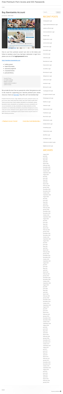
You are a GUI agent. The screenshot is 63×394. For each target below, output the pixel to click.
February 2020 (46, 296)
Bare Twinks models (30, 100)
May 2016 (45, 375)
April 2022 (45, 248)
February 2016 (46, 380)
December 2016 (46, 362)
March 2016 (45, 378)
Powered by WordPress (55, 391)
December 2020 (46, 277)
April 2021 (45, 270)
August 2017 (46, 347)
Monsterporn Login (47, 72)
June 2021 (45, 266)
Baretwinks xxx (14, 104)
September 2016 (47, 367)
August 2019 (46, 307)
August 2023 (46, 218)
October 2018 (46, 321)
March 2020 (45, 294)
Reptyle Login (46, 35)
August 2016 (46, 369)
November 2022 (46, 235)
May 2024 (45, 202)
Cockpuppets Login (47, 21)
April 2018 (45, 332)
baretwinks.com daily (21, 106)
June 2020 (45, 288)
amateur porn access (23, 98)
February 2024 (46, 207)
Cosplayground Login (48, 90)
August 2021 (46, 263)
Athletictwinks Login (47, 120)
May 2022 (45, 246)
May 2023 (45, 224)
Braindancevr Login (47, 61)
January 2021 (46, 275)
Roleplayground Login (48, 98)
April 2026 (45, 161)
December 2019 (46, 299)
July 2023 (45, 220)
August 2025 (46, 174)
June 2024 (45, 200)
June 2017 (45, 351)
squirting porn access (16, 111)
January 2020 (46, 297)
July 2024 (45, 198)
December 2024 (46, 189)
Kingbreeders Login (47, 39)
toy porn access (32, 111)
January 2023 (46, 231)
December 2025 (46, 167)
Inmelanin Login (46, 83)
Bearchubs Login (47, 116)
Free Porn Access (10, 98)
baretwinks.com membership (8, 107)
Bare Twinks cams (21, 100)
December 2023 (46, 211)
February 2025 (46, 185)
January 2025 (46, 187)
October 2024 (46, 193)
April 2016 (45, 377)
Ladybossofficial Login (48, 28)
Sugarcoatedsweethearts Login (50, 24)
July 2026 (45, 156)
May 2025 (45, 180)
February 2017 (46, 358)
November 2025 (46, 169)
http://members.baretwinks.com (11, 60)
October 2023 (46, 215)
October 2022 (46, 237)
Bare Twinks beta (12, 100)
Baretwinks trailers (6, 104)
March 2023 (45, 228)
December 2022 (46, 233)
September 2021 (47, 261)
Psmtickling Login (47, 127)
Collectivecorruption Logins (49, 142)
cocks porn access (6, 109)
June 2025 (45, 178)
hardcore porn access (33, 109)
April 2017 (45, 354)
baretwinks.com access (24, 104)
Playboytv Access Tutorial (9, 121)
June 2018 (45, 329)
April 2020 (45, 292)
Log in (3, 389)
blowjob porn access (33, 107)
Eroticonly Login (46, 54)
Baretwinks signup (32, 102)
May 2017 (45, 353)
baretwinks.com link (31, 106)
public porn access (6, 111)
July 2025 (45, 176)
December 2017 (46, 340)
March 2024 (45, 206)
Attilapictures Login (47, 76)
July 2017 (45, 349)
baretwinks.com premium (22, 107)
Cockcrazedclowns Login (48, 32)
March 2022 (45, 250)
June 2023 (45, 222)
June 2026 (45, 158)
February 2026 (46, 165)
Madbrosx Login (47, 101)
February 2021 (46, 274)
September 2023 (47, 217)
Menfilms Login (46, 135)
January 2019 (46, 316)
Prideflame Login (47, 112)
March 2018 (45, 334)
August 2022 (46, 240)
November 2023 (46, 213)
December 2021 (46, 255)
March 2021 (45, 272)
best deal (16, 95)
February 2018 (46, 336)
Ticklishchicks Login (47, 131)
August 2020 (46, 285)
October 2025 (46, 171)
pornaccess (4, 15)
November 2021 (46, 257)
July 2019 (45, 308)
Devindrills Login (47, 50)
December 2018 (46, 318)
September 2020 (47, 283)
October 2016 (46, 365)
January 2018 (46, 338)
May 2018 (45, 331)
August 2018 (46, 325)
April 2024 (45, 204)
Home (3, 7)
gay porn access (23, 109)
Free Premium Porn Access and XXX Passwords (23, 1)
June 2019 (45, 310)
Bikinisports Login (47, 87)
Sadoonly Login (46, 57)
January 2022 (46, 253)
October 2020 (46, 281)
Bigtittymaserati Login (48, 146)
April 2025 (45, 182)
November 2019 (46, 301)
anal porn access (32, 98)
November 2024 (46, 191)
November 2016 (46, 364)
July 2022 (45, 242)
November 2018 (46, 320)
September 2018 (47, 323)
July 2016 (45, 371)
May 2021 (45, 268)
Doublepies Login (47, 138)
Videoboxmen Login (47, 109)
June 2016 (45, 373)
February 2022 (46, 251)
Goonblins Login (47, 68)
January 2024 (46, 209)
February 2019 (46, 314)
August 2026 (46, 154)
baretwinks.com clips (11, 106)
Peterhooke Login (47, 46)
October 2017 (46, 343)
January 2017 (46, 360)
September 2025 (47, 172)
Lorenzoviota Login (47, 43)
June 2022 (45, 244)
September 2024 (47, 194)
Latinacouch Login (47, 79)
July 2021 (45, 264)
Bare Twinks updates (15, 102)
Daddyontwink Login (48, 124)
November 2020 (46, 279)
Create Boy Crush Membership (31, 121)
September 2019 (47, 305)
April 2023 (45, 226)
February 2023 (46, 229)
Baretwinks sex (24, 102)
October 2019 (46, 303)
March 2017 (45, 356)
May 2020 (45, 290)
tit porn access (24, 111)
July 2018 (45, 327)
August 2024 (46, 196)
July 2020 (45, 286)
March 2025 (45, 183)
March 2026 (45, 163)
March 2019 (45, 312)
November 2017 (46, 342)
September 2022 (47, 239)
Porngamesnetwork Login (49, 94)
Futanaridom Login (47, 65)
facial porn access (15, 109)
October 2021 (46, 259)
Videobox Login (46, 105)
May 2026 (45, 160)
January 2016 (46, 382)
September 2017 (47, 345)
